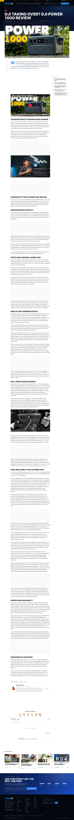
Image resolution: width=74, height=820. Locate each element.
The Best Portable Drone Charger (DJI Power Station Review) (12, 764)
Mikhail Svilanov (20, 685)
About (35, 799)
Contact (35, 801)
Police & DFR (27, 804)
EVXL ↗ (35, 806)
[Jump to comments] (7, 70)
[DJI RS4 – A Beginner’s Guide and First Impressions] (61, 758)
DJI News (27, 801)
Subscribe (65, 3)
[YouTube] (10, 810)
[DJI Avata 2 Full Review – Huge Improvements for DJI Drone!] (45, 758)
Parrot (18, 804)
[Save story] (7, 62)
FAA (21, 3)
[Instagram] (13, 810)
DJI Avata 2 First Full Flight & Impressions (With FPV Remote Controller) (26, 764)
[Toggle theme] (59, 4)
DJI (19, 3)
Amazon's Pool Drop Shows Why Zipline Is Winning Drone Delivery (60, 83)
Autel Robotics (19, 801)
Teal (17, 808)
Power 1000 (41, 201)
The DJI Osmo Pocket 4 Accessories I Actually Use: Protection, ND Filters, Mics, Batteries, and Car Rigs (60, 93)
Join (56, 802)
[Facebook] (8, 810)
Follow (46, 688)
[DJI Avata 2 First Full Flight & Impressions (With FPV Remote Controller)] (28, 758)
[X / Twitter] (5, 810)
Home (17, 3)
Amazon (18, 806)
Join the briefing (32, 788)
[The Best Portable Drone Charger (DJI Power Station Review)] (12, 758)
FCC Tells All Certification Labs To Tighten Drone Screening (60, 90)
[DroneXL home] (9, 3)
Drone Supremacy (27, 675)
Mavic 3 (45, 392)
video (35, 61)
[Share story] (7, 64)
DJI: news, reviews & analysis (31, 738)
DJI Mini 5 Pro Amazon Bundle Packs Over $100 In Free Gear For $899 (60, 79)
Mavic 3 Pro (16, 475)
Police (24, 3)
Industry (39, 3)
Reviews (34, 3)
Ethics (35, 804)
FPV (31, 3)
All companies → (20, 810)
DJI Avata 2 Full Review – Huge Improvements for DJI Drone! (44, 764)
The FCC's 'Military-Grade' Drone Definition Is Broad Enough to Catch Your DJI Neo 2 (60, 86)
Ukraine (28, 3)
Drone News (27, 799)
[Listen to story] (7, 67)
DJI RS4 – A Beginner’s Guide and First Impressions (59, 764)
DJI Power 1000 (19, 64)
